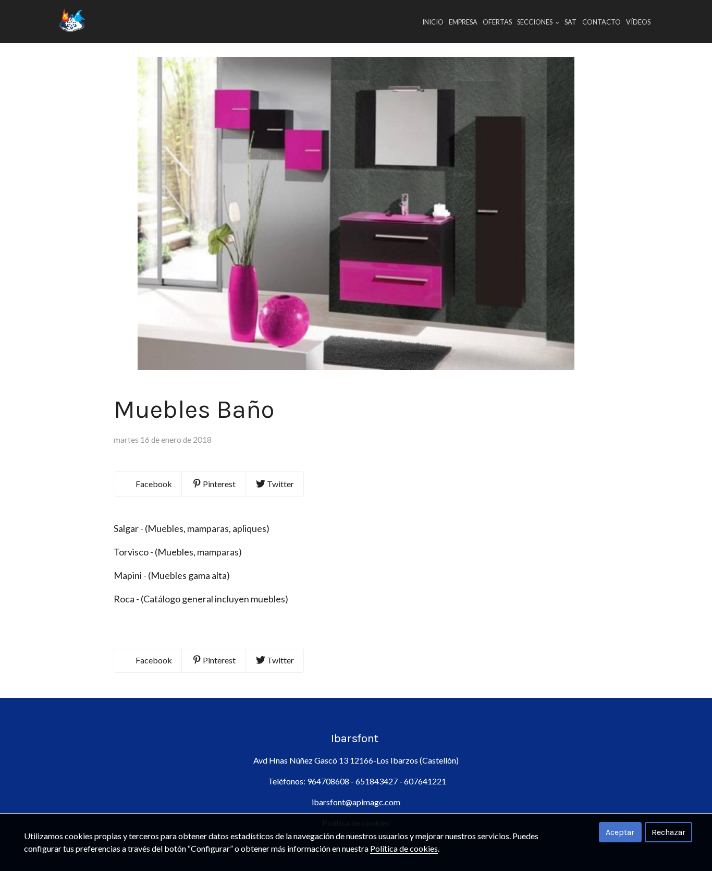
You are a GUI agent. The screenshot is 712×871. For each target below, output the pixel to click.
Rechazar (668, 832)
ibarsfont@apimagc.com (356, 802)
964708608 (329, 781)
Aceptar (620, 832)
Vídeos (638, 22)
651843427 (376, 781)
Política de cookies (404, 848)
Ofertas (497, 22)
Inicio (433, 22)
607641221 (425, 781)
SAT (570, 22)
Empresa (463, 22)
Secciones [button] (535, 22)
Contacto (601, 22)
